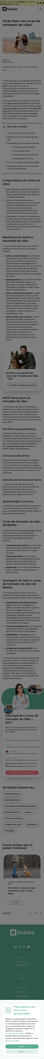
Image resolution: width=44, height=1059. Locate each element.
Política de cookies (12, 1041)
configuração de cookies (14, 1033)
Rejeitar (22, 1051)
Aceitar (22, 1046)
